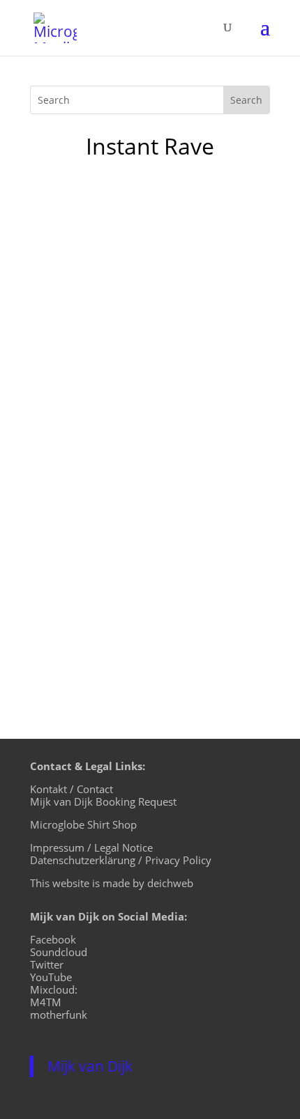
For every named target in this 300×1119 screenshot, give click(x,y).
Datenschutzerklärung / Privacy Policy (120, 860)
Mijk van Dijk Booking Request (103, 801)
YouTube (51, 977)
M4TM (45, 1002)
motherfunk (58, 1015)
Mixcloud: (53, 989)
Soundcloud (58, 952)
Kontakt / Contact (71, 789)
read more (72, 631)
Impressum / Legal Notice (91, 847)
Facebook (53, 939)
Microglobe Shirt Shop (83, 824)
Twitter (46, 964)
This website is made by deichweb (111, 883)
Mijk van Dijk (90, 1066)
